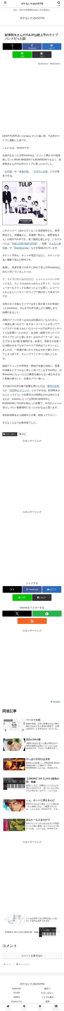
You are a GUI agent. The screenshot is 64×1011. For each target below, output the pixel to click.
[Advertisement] (32, 99)
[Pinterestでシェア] (25, 850)
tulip (23, 434)
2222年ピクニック (19, 390)
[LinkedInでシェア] (39, 850)
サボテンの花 (40, 171)
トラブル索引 (47, 997)
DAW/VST (16, 988)
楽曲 (47, 1001)
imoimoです (16, 1001)
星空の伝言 (53, 386)
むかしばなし (11, 434)
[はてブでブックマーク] (53, 842)
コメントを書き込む (32, 955)
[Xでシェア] (11, 833)
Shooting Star (21, 248)
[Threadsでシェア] (25, 842)
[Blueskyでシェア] (39, 833)
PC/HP (17, 993)
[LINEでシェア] (11, 850)
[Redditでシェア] (39, 842)
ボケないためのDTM (32, 3)
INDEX (17, 997)
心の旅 (8, 171)
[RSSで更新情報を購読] (32, 621)
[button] (41, 54)
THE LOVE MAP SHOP (24, 243)
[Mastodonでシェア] (25, 833)
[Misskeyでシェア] (53, 833)
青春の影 (24, 171)
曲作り (47, 988)
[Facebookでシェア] (11, 842)
